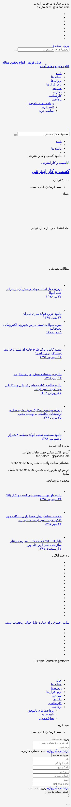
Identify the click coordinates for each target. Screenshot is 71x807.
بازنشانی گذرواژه (58, 751)
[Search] (15, 50)
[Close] (67, 804)
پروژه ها (56, 80)
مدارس (57, 88)
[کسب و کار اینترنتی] (55, 162)
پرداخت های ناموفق (41, 103)
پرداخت (57, 99)
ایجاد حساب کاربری (57, 791)
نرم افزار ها (54, 84)
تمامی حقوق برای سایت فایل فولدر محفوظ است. (37, 622)
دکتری (57, 92)
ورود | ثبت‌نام (60, 45)
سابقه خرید (46, 110)
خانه (59, 73)
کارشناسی (55, 95)
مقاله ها (56, 77)
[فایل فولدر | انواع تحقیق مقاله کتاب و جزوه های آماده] (55, 126)
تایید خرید (48, 107)
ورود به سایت (60, 754)
